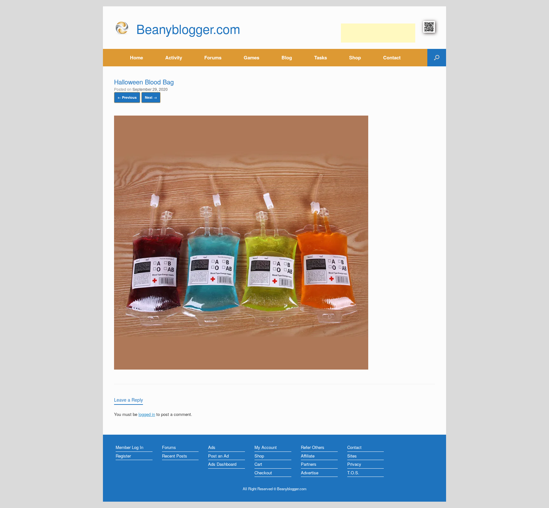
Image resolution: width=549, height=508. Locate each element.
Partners (308, 464)
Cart (258, 464)
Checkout (263, 473)
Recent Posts (174, 456)
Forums (212, 57)
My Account (265, 447)
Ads (211, 447)
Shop (355, 57)
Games (251, 57)
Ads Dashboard (222, 464)
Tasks (320, 57)
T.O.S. (353, 473)
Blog (286, 57)
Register (123, 456)
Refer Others (312, 447)
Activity (173, 57)
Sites (352, 456)
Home (136, 57)
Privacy (354, 464)
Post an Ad (218, 456)
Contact (392, 57)
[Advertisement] (378, 33)
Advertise (309, 473)
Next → (151, 97)
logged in (147, 414)
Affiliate (308, 456)
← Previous (127, 97)
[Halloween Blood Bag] (241, 368)
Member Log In (129, 447)
